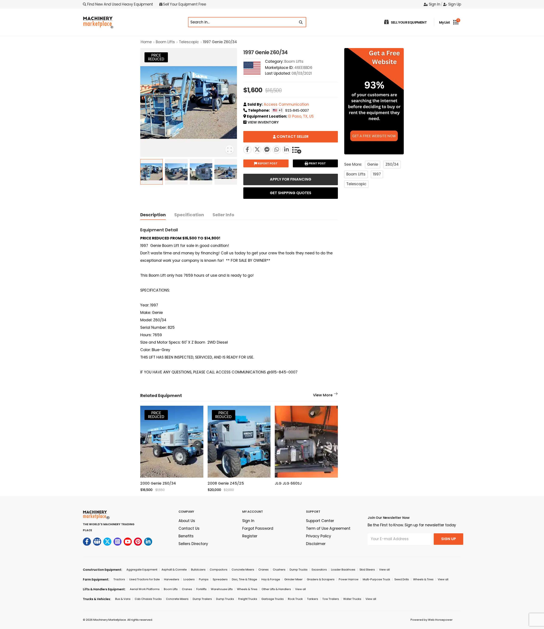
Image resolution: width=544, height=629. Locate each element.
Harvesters (171, 579)
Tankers (312, 599)
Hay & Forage (270, 579)
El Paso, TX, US (301, 116)
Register (249, 536)
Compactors (218, 569)
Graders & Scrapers (320, 579)
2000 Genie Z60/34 (158, 483)
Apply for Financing (290, 179)
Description (153, 215)
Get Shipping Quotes (290, 192)
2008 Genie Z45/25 (226, 483)
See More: (353, 164)
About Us (186, 520)
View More (323, 395)
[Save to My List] (297, 149)
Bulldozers (198, 569)
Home (146, 41)
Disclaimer (316, 543)
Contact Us (189, 528)
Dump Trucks (298, 569)
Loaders (189, 579)
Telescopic (189, 41)
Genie (372, 164)
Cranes (263, 569)
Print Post (317, 163)
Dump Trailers (202, 599)
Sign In (434, 4)
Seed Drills (401, 579)
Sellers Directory (193, 543)
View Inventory (263, 123)
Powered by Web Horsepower (432, 620)
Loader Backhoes (343, 569)
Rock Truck (295, 599)
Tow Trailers (330, 599)
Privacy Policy (318, 536)
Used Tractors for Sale (144, 579)
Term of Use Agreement (328, 528)
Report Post (267, 163)
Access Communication (286, 104)
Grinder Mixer (293, 579)
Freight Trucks (247, 599)
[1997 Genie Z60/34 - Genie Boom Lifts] (257, 150)
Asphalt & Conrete (174, 569)
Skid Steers (367, 569)
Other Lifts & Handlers (276, 589)
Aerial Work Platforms (145, 589)
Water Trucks (352, 599)
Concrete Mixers (243, 569)
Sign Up (454, 4)
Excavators (319, 569)
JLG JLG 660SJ (288, 483)
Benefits (186, 536)
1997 (377, 174)
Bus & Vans (122, 599)
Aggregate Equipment (141, 569)
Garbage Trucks (272, 599)
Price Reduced (156, 57)
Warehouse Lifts (222, 589)
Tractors (119, 579)
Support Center (320, 520)
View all (384, 569)
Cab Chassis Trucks (148, 599)
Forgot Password (257, 528)
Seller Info (223, 215)
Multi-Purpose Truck (376, 579)
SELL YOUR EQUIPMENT (409, 22)
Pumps (203, 579)
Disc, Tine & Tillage (244, 579)
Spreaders (220, 579)
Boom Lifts (165, 41)
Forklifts (201, 589)
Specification (189, 215)
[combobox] (277, 110)
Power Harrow (348, 579)
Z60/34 (392, 164)
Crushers (279, 569)
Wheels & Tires (423, 579)
